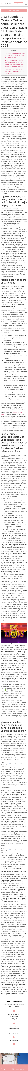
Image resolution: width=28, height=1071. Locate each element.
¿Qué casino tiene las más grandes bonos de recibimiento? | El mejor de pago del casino (15, 55)
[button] (18, 3)
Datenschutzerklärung (19, 1066)
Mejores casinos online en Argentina (15, 59)
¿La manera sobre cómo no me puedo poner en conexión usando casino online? (14, 71)
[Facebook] (1, 1069)
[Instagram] (4, 1069)
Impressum (5, 1066)
